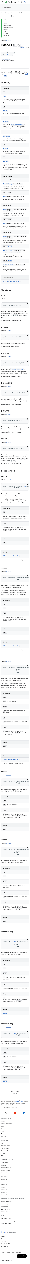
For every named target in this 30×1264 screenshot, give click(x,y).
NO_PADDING (6, 136)
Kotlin (22, 48)
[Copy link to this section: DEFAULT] (9, 327)
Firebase (3, 1241)
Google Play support (6, 1223)
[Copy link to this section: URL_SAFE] (10, 439)
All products (4, 1246)
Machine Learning (5, 1145)
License (8, 1252)
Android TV (4, 1172)
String (10, 184)
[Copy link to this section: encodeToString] (14, 932)
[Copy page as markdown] (19, 45)
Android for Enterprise (6, 1123)
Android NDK (4, 1211)
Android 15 (4, 1184)
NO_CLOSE (5, 122)
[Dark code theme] (28, 303)
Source (3, 1128)
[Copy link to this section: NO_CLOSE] (11, 353)
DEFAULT (5, 110)
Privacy (3, 1153)
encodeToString (8, 250)
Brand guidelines (16, 1252)
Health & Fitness (5, 1148)
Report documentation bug (8, 1221)
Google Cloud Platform (7, 1244)
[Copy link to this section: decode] (8, 476)
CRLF (4, 96)
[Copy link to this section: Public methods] (17, 471)
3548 (5, 76)
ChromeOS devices (6, 1167)
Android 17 (4, 1179)
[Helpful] (11, 16)
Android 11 (4, 1195)
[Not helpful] (14, 16)
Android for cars (5, 1170)
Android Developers (6, 13)
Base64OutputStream (17, 124)
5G (2, 1156)
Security (3, 1126)
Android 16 (4, 1182)
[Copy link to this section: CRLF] (6, 296)
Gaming (3, 1143)
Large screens (4, 1162)
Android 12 (4, 1192)
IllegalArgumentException (11, 556)
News (2, 1131)
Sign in (26, 2)
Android (3, 1121)
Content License (19, 1101)
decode (5, 184)
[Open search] (18, 2)
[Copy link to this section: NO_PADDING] (13, 383)
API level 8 (8, 40)
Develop (14, 13)
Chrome (3, 1239)
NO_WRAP (5, 149)
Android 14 (4, 1187)
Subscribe (22, 1256)
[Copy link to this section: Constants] (12, 290)
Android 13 (4, 1189)
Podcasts (3, 1136)
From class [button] (11, 281)
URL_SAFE (5, 161)
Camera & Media (5, 1150)
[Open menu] (2, 2)
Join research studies (6, 1226)
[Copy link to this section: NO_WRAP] (10, 411)
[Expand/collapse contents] (11, 20)
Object (9, 55)
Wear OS (3, 1165)
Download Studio (5, 1209)
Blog (2, 1134)
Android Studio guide (6, 1201)
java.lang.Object (5, 59)
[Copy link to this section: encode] (8, 772)
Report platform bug (6, 1218)
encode (5, 223)
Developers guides (6, 1204)
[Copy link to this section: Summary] (11, 83)
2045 (26, 74)
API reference (7, 8)
